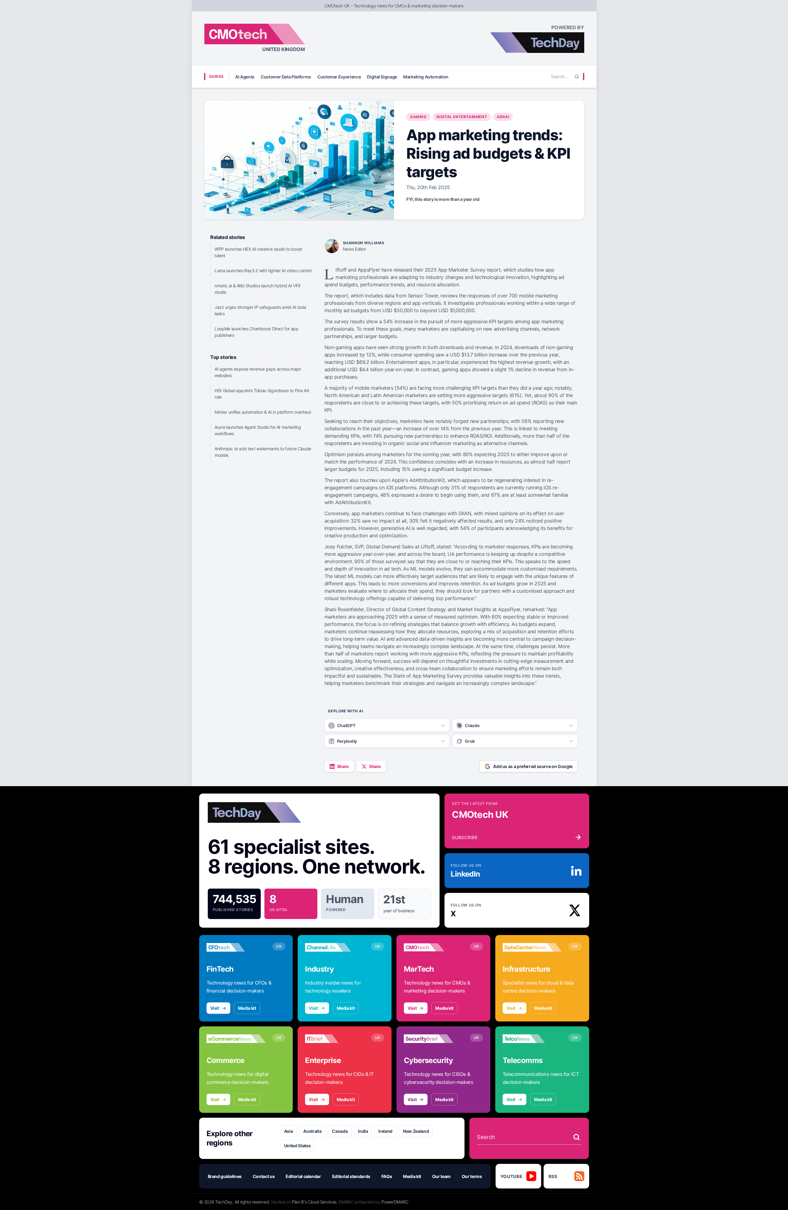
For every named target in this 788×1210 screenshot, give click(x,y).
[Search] (577, 76)
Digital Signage (382, 76)
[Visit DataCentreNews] (532, 947)
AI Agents (245, 76)
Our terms (472, 1176)
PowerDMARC (394, 1201)
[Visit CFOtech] (236, 947)
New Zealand (416, 1131)
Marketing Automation (425, 76)
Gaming (418, 116)
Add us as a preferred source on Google (533, 766)
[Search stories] (576, 1137)
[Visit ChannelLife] (334, 947)
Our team (441, 1176)
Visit (214, 1008)
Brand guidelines (225, 1176)
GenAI (503, 116)
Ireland (385, 1131)
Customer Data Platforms (286, 76)
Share (343, 766)
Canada (340, 1131)
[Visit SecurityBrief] (433, 1039)
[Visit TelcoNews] (532, 1039)
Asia (288, 1131)
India (363, 1131)
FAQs (386, 1176)
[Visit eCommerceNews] (236, 1039)
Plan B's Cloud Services (314, 1201)
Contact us (264, 1176)
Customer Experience (339, 76)
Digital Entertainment (461, 116)
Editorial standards (351, 1176)
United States (297, 1145)
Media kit (247, 1008)
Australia (312, 1131)
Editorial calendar (303, 1176)
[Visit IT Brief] (334, 1039)
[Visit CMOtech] (433, 947)
